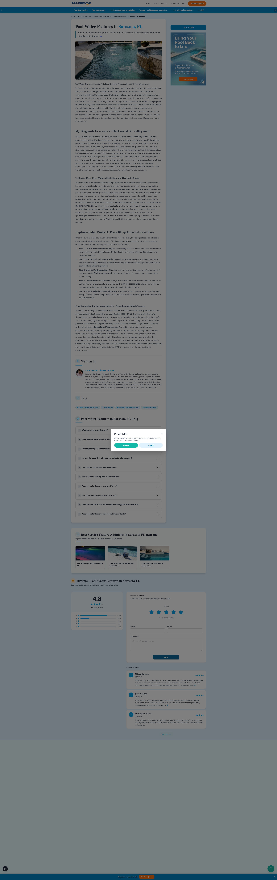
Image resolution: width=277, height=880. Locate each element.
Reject (151, 445)
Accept (126, 445)
